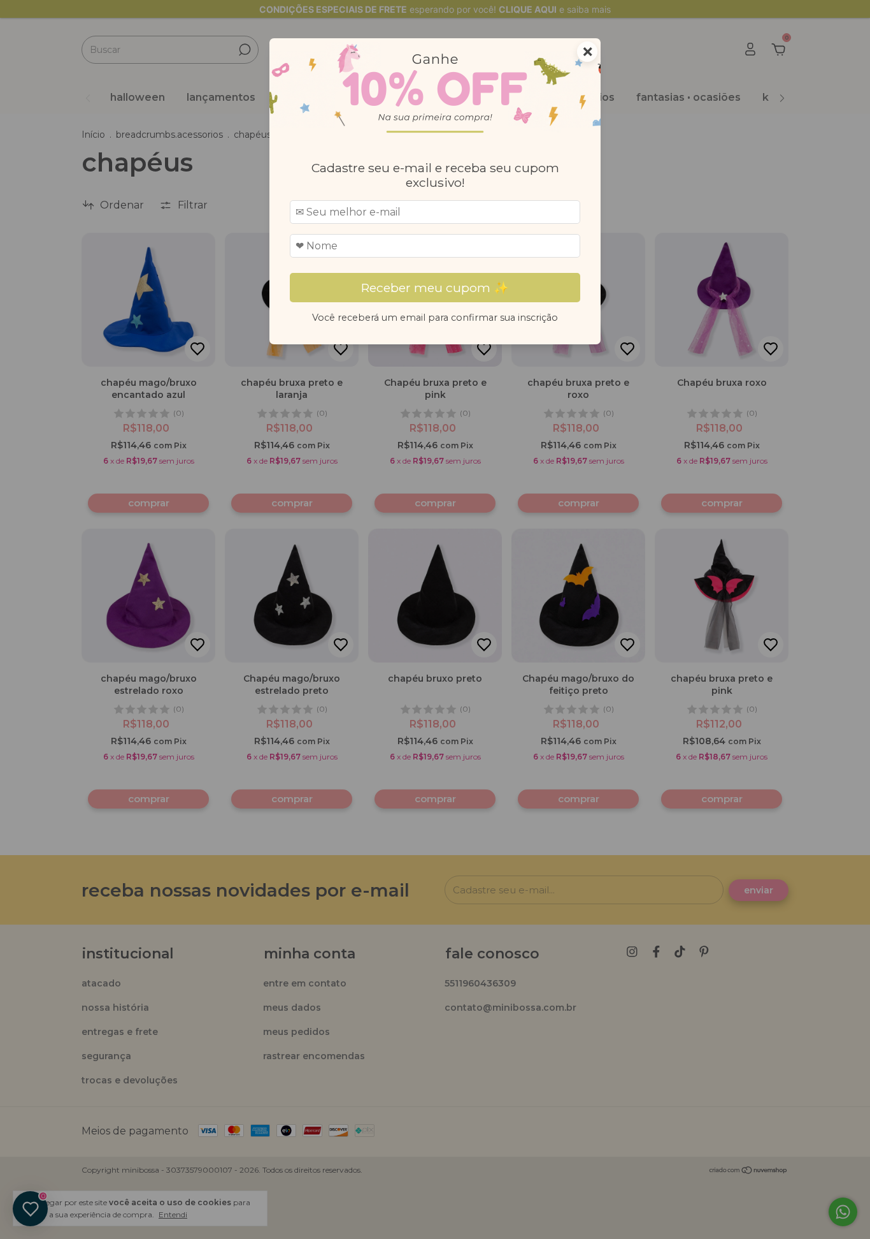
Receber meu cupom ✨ (435, 287)
